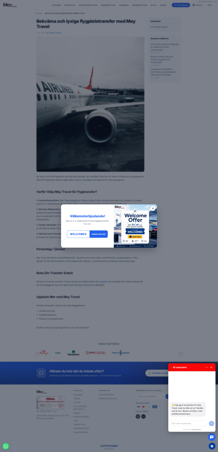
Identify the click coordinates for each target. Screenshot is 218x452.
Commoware (196, 429)
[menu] (207, 367)
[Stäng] (152, 208)
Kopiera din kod (98, 234)
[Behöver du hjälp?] (211, 437)
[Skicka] (211, 423)
